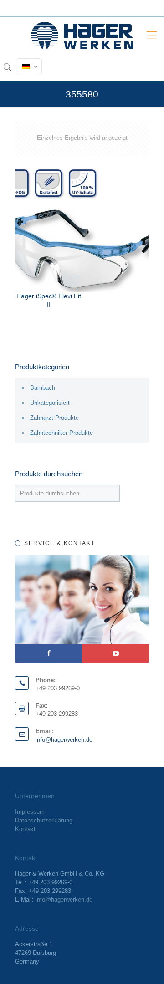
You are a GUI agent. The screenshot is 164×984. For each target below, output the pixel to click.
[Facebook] (48, 653)
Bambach (42, 387)
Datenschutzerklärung (43, 820)
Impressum (30, 811)
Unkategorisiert (50, 402)
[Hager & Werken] (82, 35)
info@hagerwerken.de (64, 739)
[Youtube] (115, 653)
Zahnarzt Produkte (54, 417)
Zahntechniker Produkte (61, 432)
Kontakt (25, 829)
